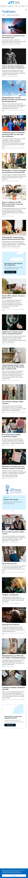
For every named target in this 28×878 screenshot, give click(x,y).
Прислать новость (10, 272)
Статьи (3, 44)
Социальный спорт (14, 76)
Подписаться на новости (13, 15)
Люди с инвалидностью (15, 180)
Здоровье (12, 216)
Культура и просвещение (16, 44)
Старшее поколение (14, 542)
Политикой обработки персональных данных (12, 872)
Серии (3, 15)
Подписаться (10, 725)
